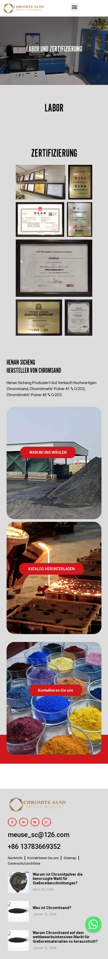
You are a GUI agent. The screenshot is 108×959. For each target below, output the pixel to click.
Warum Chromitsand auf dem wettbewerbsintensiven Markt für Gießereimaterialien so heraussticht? (65, 937)
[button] (74, 7)
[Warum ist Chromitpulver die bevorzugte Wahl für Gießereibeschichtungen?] (18, 882)
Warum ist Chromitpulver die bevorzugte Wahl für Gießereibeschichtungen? (58, 878)
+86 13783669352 (34, 846)
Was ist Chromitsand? (52, 908)
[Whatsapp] (93, 924)
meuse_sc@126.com (38, 835)
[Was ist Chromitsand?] (18, 911)
